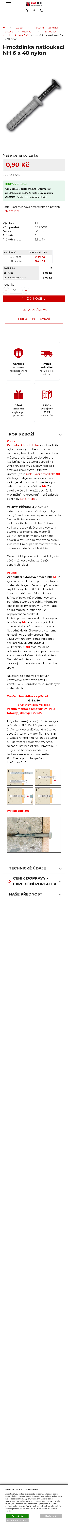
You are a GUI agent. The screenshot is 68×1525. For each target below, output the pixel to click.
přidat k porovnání (34, 319)
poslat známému (33, 309)
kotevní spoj (28, 498)
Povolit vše (17, 1516)
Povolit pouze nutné (17, 1520)
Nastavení (50, 1516)
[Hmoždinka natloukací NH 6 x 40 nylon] (34, 105)
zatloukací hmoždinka (40, 474)
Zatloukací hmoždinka (23, 445)
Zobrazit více (11, 211)
